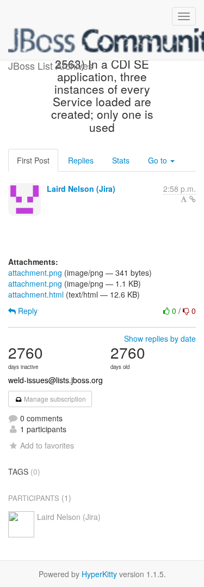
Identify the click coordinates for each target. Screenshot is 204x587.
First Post (33, 160)
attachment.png (35, 272)
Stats (120, 160)
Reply (27, 310)
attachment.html (36, 294)
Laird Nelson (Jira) (81, 188)
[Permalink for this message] (192, 199)
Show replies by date (160, 338)
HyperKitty (99, 573)
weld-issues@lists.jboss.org (55, 379)
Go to (158, 160)
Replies (81, 160)
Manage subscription (54, 398)
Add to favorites (47, 445)
